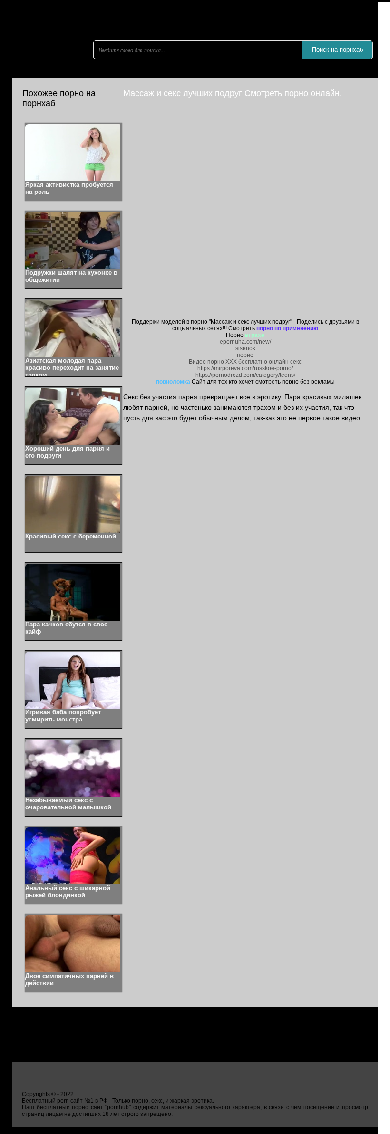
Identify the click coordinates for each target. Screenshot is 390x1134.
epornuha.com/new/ (245, 341)
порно (245, 355)
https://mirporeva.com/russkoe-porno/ (245, 368)
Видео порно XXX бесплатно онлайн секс (245, 361)
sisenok (245, 348)
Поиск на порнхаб (337, 49)
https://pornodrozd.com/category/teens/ (245, 375)
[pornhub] (69, 73)
